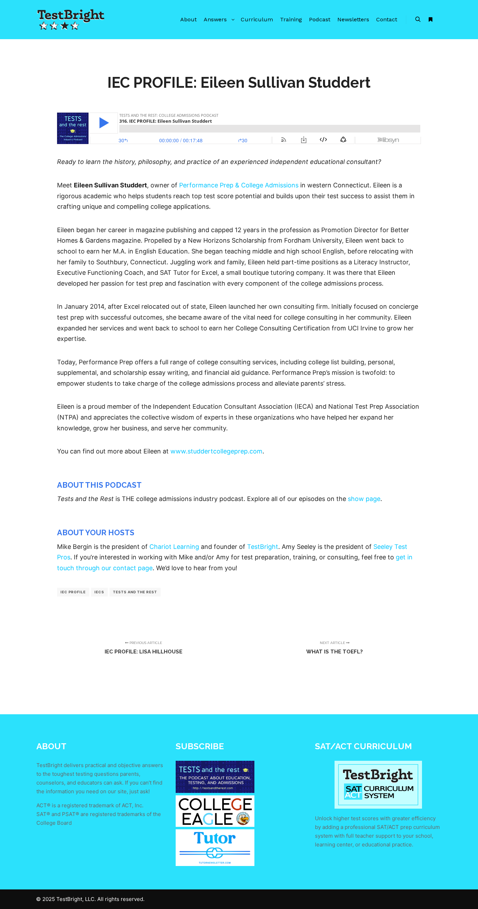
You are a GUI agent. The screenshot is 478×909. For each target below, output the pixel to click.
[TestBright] (71, 19)
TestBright (262, 546)
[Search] (418, 19)
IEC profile (73, 592)
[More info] (430, 19)
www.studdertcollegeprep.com (216, 451)
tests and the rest (135, 592)
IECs (99, 592)
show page (364, 498)
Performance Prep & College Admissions (238, 185)
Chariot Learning (174, 546)
